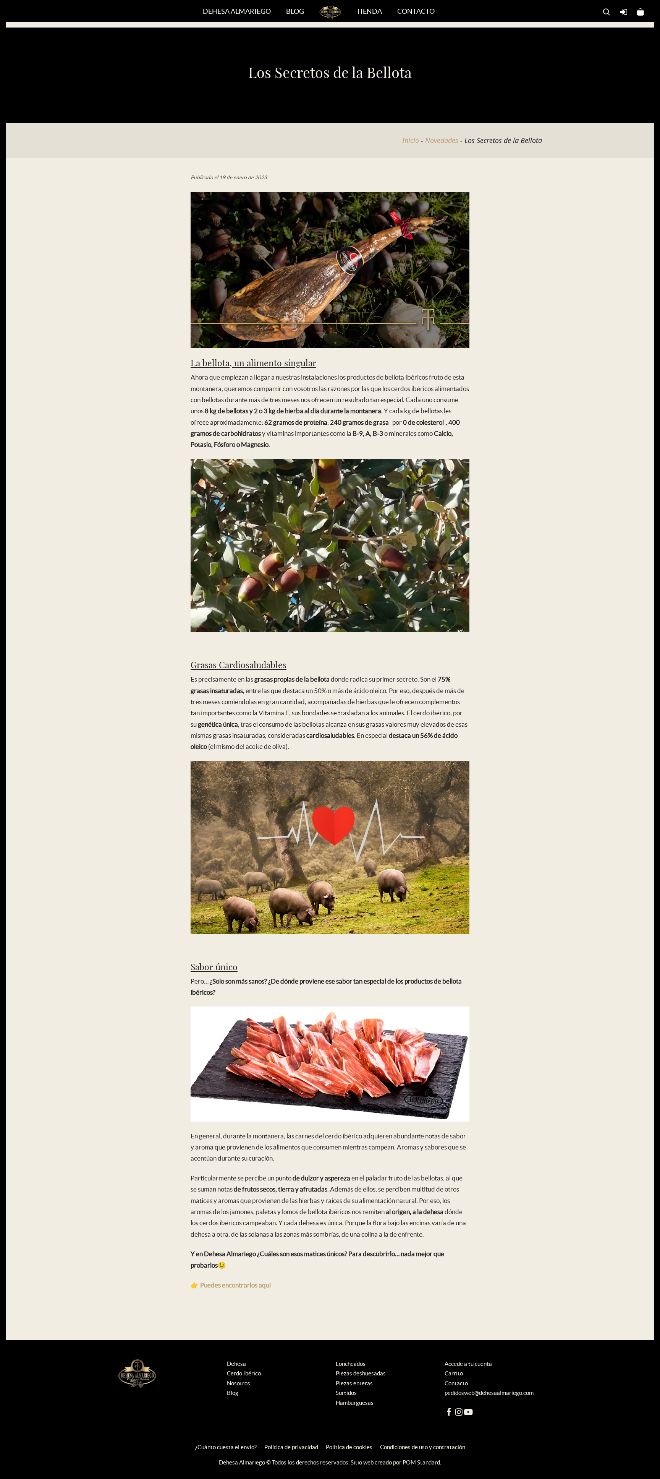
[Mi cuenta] (624, 11)
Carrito (454, 1373)
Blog (232, 1393)
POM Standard (421, 1462)
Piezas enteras (354, 1383)
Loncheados (351, 1363)
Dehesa (236, 1363)
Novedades (441, 140)
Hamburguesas (355, 1402)
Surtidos (346, 1393)
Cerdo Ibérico (244, 1373)
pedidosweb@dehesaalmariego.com (489, 1393)
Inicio (410, 140)
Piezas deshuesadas (361, 1373)
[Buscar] (607, 11)
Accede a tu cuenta (468, 1363)
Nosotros (238, 1383)
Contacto (456, 1383)
